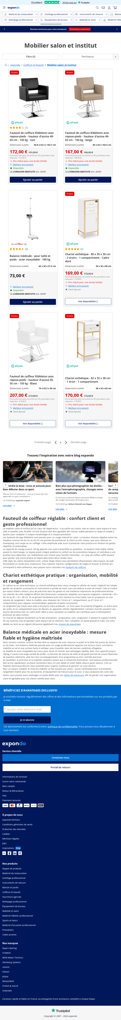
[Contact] (103, 7)
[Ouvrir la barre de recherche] (97, 7)
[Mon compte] (109, 7)
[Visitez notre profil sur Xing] (20, 854)
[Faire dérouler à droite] (117, 29)
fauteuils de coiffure (76, 567)
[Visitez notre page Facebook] (9, 854)
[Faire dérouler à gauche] (4, 29)
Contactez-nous (60, 757)
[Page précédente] (55, 442)
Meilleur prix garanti (23, 164)
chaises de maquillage (69, 624)
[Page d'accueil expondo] (6, 65)
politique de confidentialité (62, 726)
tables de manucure (74, 675)
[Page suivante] (66, 442)
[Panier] (115, 7)
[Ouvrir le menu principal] (4, 7)
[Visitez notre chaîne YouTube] (4, 854)
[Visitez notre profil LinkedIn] (15, 854)
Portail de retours (60, 767)
